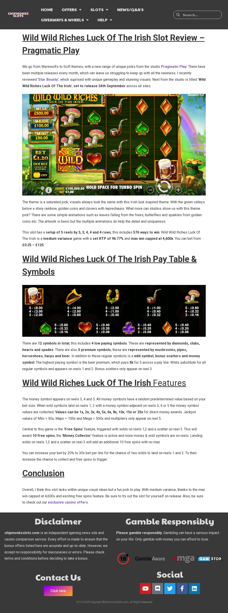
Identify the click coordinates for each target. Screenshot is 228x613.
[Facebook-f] (182, 588)
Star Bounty (48, 79)
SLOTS (97, 9)
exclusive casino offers (68, 502)
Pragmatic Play (174, 67)
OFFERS (69, 9)
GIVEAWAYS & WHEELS (62, 19)
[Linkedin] (194, 588)
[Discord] (157, 588)
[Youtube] (145, 588)
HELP (103, 19)
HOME (47, 9)
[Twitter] (169, 588)
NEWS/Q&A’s (130, 9)
